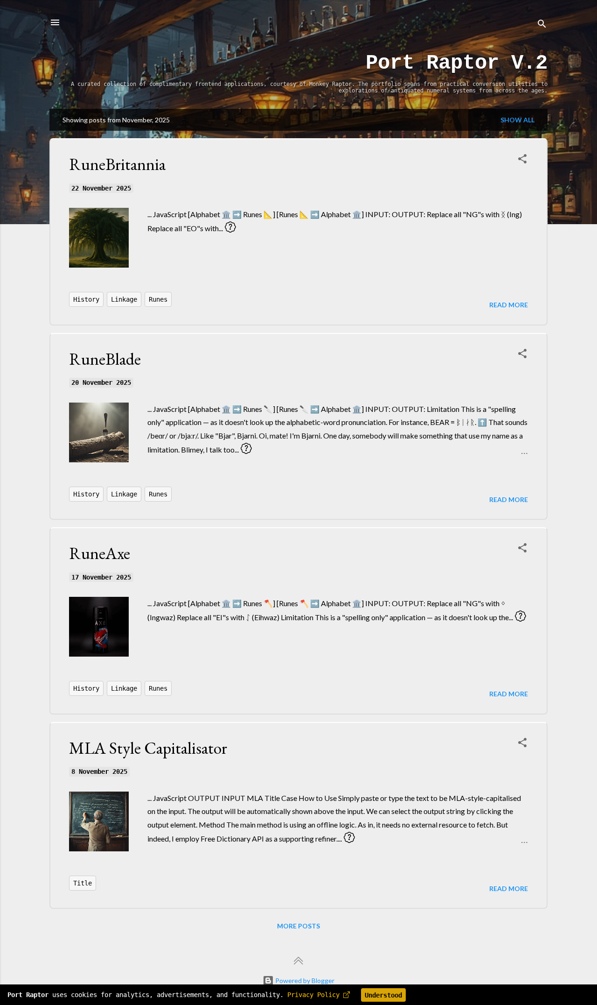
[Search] (542, 25)
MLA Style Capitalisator (148, 748)
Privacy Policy (315, 995)
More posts (298, 926)
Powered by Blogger (304, 980)
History (86, 299)
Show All (517, 120)
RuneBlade (105, 359)
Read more (508, 305)
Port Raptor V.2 (457, 63)
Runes (158, 299)
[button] (522, 160)
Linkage (124, 299)
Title (82, 883)
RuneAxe (99, 553)
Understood (383, 995)
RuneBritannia (117, 164)
